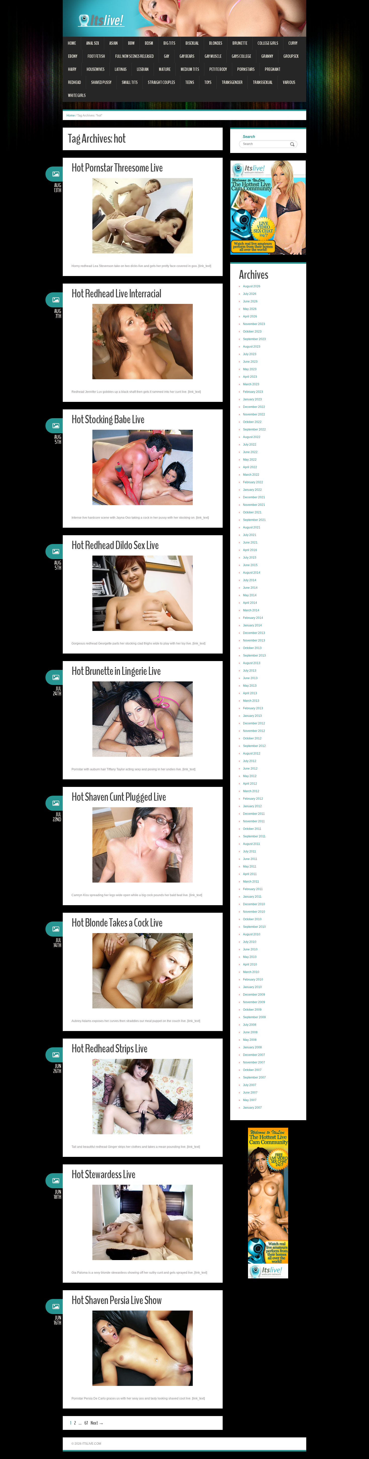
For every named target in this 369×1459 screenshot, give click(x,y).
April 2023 (250, 377)
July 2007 (249, 1085)
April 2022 (250, 467)
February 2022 (253, 482)
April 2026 (250, 316)
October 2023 (252, 331)
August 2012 (251, 753)
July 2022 (249, 444)
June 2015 (250, 565)
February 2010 (253, 979)
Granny (267, 56)
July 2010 (249, 942)
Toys (207, 82)
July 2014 (249, 580)
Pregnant (272, 69)
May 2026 (250, 309)
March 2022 (251, 474)
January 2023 (252, 399)
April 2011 (250, 874)
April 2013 (250, 693)
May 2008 (250, 1040)
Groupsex (290, 56)
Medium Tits (190, 69)
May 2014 (250, 595)
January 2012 (252, 806)
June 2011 (250, 859)
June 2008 (250, 1032)
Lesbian (143, 69)
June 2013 (250, 678)
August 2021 (251, 527)
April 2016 (250, 550)
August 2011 (251, 844)
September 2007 (254, 1077)
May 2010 (250, 957)
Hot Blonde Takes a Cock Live (117, 923)
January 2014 (252, 625)
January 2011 (252, 896)
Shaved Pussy (101, 82)
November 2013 (254, 640)
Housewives (95, 69)
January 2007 (252, 1107)
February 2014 (253, 618)
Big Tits (169, 43)
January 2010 (252, 987)
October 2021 (252, 512)
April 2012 (250, 783)
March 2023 (251, 384)
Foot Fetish (96, 56)
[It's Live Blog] (184, 18)
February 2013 (253, 708)
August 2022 (251, 437)
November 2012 (254, 731)
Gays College (241, 56)
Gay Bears (186, 56)
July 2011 (249, 851)
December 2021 (254, 497)
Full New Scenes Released (134, 56)
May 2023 (250, 369)
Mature (164, 69)
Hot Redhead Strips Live (109, 1048)
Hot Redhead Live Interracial (116, 293)
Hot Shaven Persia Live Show (117, 1300)
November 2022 (254, 414)
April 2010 (250, 964)
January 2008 (252, 1047)
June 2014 (250, 587)
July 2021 (249, 535)
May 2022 (250, 459)
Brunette (239, 43)
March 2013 (251, 701)
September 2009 (254, 1017)
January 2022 (252, 490)
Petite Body (218, 69)
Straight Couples (161, 82)
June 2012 (250, 768)
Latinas (121, 69)
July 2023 (249, 354)
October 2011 (252, 829)
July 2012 (249, 761)
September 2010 (254, 927)
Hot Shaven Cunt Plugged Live (119, 797)
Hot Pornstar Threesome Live (117, 168)
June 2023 (250, 361)
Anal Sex (92, 43)
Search (249, 136)
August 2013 (251, 663)
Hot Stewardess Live (103, 1174)
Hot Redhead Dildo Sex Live (115, 545)
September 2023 (254, 339)
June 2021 (250, 542)
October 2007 (252, 1070)
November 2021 (254, 505)
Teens (189, 82)
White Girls (77, 95)
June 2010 (250, 949)
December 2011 (254, 814)
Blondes (215, 43)
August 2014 (251, 572)
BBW (131, 43)
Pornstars (246, 69)
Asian (113, 43)
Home (72, 43)
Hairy (72, 69)
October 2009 (252, 1009)
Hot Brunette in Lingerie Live (116, 671)
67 (86, 1423)
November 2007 (254, 1062)
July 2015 (249, 557)
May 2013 (250, 685)
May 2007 (250, 1100)
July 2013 (249, 670)
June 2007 (250, 1092)
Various (289, 82)
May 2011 (249, 866)
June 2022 (250, 452)
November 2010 (254, 911)
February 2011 (253, 889)
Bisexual (192, 43)
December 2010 (254, 904)
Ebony (72, 56)
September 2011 (254, 836)
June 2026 (250, 301)
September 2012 (254, 746)
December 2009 (254, 994)
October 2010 (252, 919)
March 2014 (251, 610)
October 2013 (252, 648)
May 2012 (250, 776)
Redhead (74, 82)
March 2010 (251, 972)
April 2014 (250, 603)
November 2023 (254, 324)
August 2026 (251, 286)
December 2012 (254, 723)
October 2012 (252, 738)
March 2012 (251, 791)
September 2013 (254, 655)
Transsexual (263, 82)
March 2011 (251, 881)
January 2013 (252, 716)
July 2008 (249, 1024)
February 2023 (253, 392)
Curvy (292, 43)
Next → (97, 1423)
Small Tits (130, 82)
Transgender (232, 82)
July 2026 (249, 294)
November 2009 (254, 1002)
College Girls (268, 43)
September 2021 (254, 520)
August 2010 (251, 934)
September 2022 (254, 429)
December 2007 (254, 1055)
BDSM (149, 43)
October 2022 (252, 422)
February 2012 (253, 798)
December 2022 (254, 407)
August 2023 (251, 346)
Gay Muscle (213, 56)
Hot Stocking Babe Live (108, 419)
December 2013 (254, 633)
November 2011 (254, 821)
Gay (166, 56)
